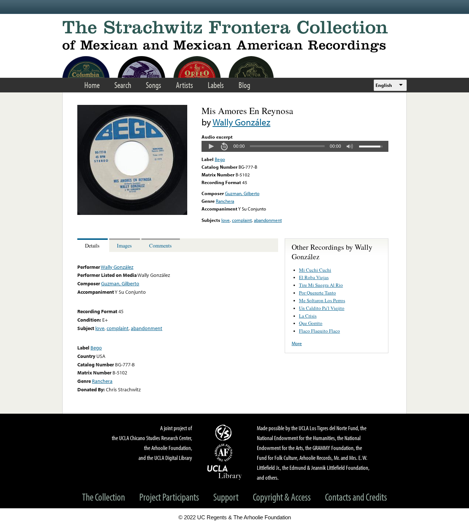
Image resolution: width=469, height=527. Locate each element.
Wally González (241, 122)
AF (224, 452)
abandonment (268, 220)
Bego (220, 159)
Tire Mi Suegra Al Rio (321, 285)
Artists (184, 85)
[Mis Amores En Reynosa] (132, 213)
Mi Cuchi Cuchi (315, 270)
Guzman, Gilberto (242, 193)
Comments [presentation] (160, 245)
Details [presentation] (92, 245)
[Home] (234, 36)
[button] (211, 146)
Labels (216, 85)
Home (92, 85)
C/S (224, 432)
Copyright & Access (282, 496)
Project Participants (169, 496)
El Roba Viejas (314, 277)
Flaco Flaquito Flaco (319, 330)
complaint (242, 220)
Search (122, 85)
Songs (153, 85)
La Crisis (308, 315)
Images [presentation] (124, 245)
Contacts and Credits (356, 496)
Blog (244, 85)
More (297, 343)
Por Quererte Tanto (317, 292)
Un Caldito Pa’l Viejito (321, 308)
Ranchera (225, 201)
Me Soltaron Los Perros (322, 300)
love (225, 220)
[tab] (93, 245)
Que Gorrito (310, 323)
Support (226, 496)
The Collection (103, 496)
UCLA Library (224, 472)
